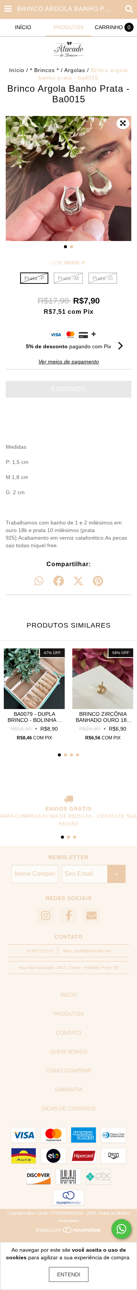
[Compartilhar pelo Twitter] (78, 581)
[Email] (91, 916)
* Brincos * (44, 70)
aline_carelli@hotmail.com (87, 951)
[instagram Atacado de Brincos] (45, 916)
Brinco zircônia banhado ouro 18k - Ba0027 (103, 717)
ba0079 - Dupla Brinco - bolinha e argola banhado (34, 717)
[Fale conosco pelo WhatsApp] (121, 1229)
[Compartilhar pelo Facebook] (58, 581)
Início (16, 70)
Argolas (74, 70)
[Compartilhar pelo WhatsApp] (39, 581)
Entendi (68, 1274)
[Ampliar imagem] (122, 123)
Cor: (68, 263)
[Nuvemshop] (68, 1232)
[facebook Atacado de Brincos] (68, 916)
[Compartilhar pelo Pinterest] (98, 581)
